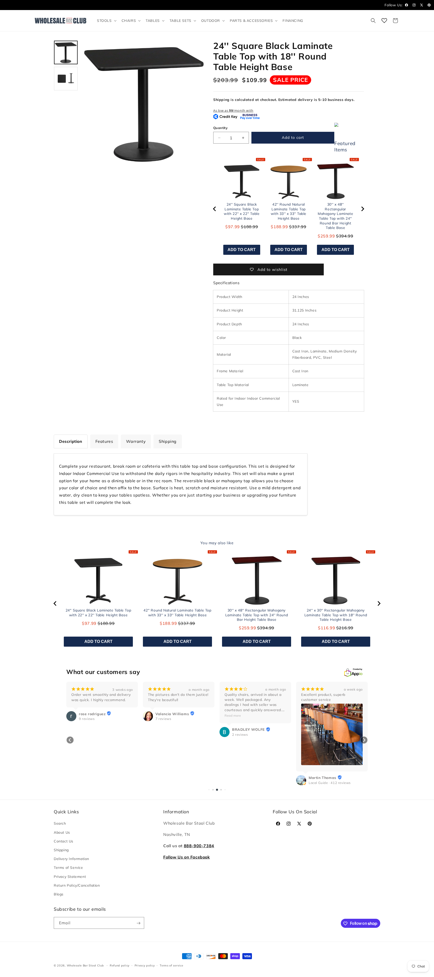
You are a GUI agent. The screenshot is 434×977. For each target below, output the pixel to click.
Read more (156, 715)
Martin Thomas (246, 777)
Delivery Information (71, 859)
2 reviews (163, 734)
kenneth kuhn (321, 713)
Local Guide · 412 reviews (253, 783)
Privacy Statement (70, 876)
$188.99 (279, 226)
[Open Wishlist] (384, 20)
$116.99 (326, 627)
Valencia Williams (95, 713)
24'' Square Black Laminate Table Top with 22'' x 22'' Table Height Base (241, 211)
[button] (106, 20)
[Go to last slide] (215, 209)
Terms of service (171, 965)
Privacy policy (145, 965)
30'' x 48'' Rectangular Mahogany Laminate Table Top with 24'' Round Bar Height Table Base (335, 216)
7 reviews (86, 719)
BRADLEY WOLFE (171, 729)
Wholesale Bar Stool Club (85, 965)
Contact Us (63, 841)
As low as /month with (233, 110)
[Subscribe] (138, 923)
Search (60, 823)
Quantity (220, 128)
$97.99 (232, 226)
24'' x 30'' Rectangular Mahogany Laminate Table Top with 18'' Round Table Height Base (335, 615)
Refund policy (120, 965)
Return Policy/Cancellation (77, 885)
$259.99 (326, 235)
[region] (288, 209)
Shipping (61, 850)
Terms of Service (68, 867)
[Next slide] (362, 209)
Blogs (59, 894)
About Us (62, 832)
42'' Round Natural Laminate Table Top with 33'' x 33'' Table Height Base (288, 211)
